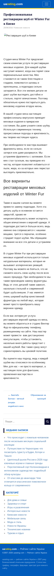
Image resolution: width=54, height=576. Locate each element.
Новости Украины (16, 526)
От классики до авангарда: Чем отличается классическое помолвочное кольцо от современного (25, 482)
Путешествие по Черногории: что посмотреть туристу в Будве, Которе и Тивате (24, 452)
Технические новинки (18, 529)
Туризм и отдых (15, 533)
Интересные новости (18, 511)
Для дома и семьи (16, 500)
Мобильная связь (16, 518)
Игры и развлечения (18, 507)
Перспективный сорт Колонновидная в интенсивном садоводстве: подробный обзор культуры (26, 471)
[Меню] (46, 4)
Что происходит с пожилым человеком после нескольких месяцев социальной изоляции (26, 441)
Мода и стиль (14, 522)
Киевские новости (22, 28)
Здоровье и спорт (16, 503)
